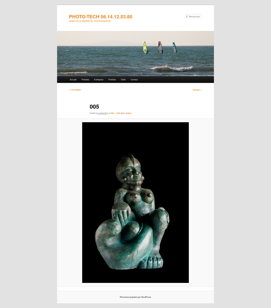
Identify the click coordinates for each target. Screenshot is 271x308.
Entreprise (98, 79)
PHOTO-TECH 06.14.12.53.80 (100, 16)
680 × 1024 (115, 113)
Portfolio (112, 79)
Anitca (128, 113)
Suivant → (197, 89)
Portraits (85, 79)
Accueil (73, 79)
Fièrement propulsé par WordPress (135, 297)
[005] (135, 202)
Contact (134, 79)
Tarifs (123, 79)
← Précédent (75, 89)
